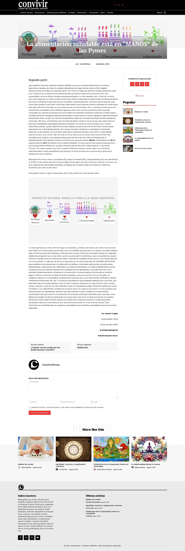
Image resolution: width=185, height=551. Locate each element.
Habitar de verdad (141, 112)
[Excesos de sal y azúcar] (128, 148)
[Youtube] (37, 537)
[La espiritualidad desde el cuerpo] (128, 139)
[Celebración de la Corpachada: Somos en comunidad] (128, 130)
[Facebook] (114, 5)
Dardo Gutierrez (26, 467)
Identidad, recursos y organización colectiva (143, 121)
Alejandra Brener (140, 467)
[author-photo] (19, 467)
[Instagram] (118, 5)
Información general (92, 37)
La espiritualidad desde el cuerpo (145, 464)
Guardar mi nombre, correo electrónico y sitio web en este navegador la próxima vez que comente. (67, 407)
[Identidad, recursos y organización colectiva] (128, 120)
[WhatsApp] (147, 84)
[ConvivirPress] (34, 365)
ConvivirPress (85, 64)
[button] (162, 12)
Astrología (90, 508)
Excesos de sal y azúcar (143, 148)
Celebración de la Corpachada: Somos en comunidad (143, 130)
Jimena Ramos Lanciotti (104, 469)
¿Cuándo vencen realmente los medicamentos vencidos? (45, 348)
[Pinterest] (142, 84)
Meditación (82, 347)
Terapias (89, 516)
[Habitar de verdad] (128, 111)
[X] (122, 5)
